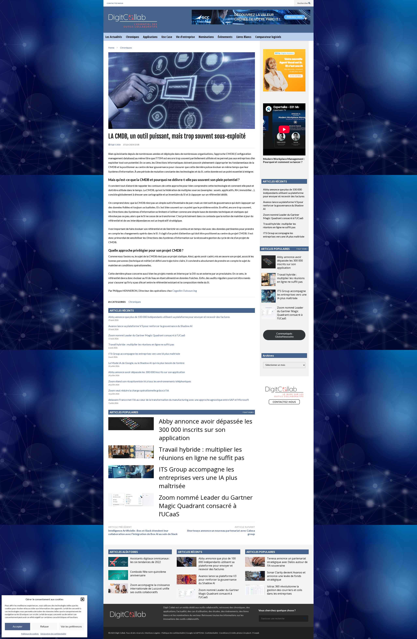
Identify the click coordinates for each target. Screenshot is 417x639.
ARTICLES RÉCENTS (190, 552)
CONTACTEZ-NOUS (115, 3)
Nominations (206, 37)
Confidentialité (211, 633)
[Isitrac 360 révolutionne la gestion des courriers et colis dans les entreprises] (255, 590)
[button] (82, 599)
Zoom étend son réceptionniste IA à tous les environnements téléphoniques (149, 381)
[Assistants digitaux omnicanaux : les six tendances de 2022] (118, 562)
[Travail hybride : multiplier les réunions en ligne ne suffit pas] (268, 279)
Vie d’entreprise (185, 37)
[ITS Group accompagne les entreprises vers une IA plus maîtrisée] (268, 296)
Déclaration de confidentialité (53, 633)
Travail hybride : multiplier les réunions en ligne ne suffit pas (141, 344)
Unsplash (247, 633)
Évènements (225, 37)
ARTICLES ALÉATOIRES (124, 552)
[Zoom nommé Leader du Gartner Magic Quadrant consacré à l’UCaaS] (268, 312)
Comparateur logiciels (268, 37)
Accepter (17, 626)
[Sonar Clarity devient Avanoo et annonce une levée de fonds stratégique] (255, 576)
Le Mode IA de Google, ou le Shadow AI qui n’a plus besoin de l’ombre (146, 362)
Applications (150, 37)
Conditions (224, 633)
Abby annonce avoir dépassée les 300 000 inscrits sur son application (146, 372)
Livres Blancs (243, 37)
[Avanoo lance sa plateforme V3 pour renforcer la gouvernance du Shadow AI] (186, 579)
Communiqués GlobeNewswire (284, 335)
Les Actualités (113, 37)
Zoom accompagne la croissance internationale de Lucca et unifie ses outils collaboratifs (150, 588)
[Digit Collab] (133, 23)
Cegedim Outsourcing (184, 290)
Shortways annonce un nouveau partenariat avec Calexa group (221, 532)
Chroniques (132, 37)
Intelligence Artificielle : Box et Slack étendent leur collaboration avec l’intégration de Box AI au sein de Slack (143, 532)
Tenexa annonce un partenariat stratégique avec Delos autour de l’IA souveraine (287, 562)
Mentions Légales (152, 633)
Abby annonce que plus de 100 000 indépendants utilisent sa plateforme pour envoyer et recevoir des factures (169, 316)
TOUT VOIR (248, 412)
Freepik (255, 633)
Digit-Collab (115, 144)
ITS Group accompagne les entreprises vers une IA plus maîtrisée (144, 353)
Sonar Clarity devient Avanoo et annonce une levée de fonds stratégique (286, 576)
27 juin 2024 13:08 (131, 144)
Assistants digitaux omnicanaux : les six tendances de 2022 (150, 560)
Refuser (44, 626)
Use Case (166, 37)
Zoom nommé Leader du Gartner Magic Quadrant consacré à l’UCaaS (146, 335)
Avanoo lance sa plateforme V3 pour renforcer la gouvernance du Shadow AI (150, 325)
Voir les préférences (71, 626)
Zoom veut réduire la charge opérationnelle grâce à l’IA (138, 390)
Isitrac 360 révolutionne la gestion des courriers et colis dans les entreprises (284, 590)
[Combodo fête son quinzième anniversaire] (118, 575)
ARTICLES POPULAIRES (124, 412)
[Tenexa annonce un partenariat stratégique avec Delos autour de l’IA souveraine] (255, 562)
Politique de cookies (30, 633)
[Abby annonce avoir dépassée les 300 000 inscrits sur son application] (268, 261)
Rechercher (302, 3)
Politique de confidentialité (173, 633)
